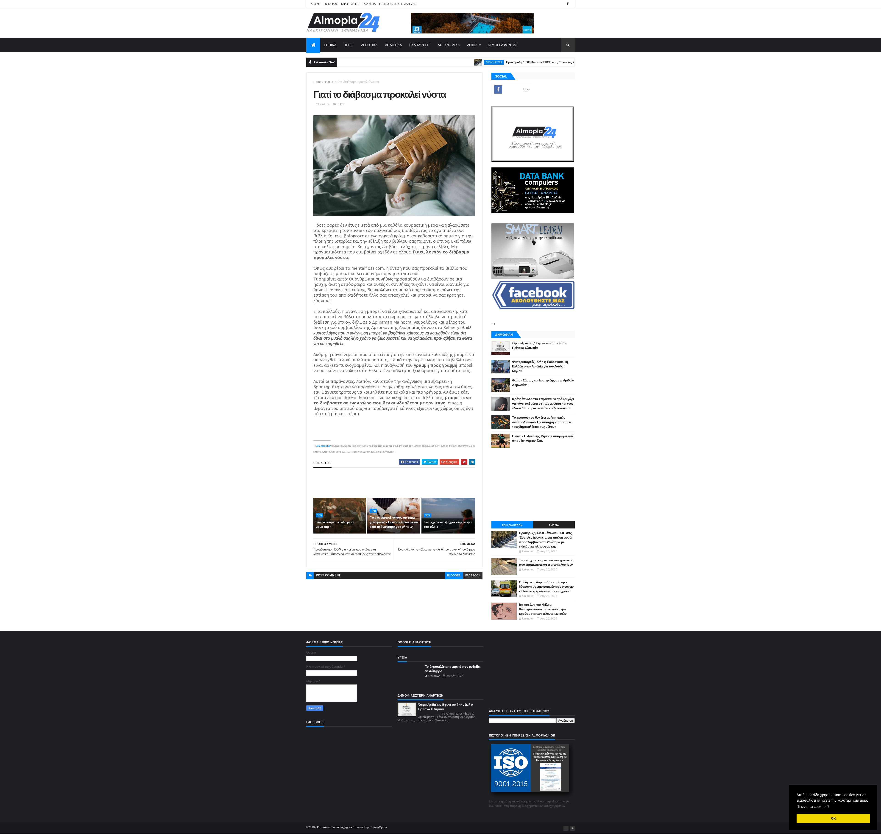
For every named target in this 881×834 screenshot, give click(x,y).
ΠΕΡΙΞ (349, 45)
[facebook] (567, 4)
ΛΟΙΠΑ (472, 45)
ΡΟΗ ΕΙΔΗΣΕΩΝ (512, 525)
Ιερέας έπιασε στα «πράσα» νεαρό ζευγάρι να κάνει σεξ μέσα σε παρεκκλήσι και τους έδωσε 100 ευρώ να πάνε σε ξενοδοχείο (543, 403)
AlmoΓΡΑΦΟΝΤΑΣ (502, 45)
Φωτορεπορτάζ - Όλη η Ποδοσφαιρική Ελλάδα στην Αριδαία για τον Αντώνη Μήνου (540, 366)
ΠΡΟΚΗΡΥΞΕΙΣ (461, 62)
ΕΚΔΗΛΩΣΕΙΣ (419, 45)
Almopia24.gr (323, 445)
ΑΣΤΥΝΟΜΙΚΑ (449, 45)
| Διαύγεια (369, 4)
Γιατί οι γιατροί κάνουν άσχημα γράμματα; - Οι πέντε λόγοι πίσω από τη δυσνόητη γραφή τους (394, 522)
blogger (454, 575)
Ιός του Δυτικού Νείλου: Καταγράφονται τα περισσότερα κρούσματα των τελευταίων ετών (542, 609)
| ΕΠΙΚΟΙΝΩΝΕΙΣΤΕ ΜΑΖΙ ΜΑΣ (397, 4)
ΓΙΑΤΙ (327, 82)
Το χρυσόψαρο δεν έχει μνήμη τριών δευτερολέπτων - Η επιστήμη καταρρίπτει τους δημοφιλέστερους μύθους (542, 422)
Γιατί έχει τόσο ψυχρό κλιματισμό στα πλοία (448, 524)
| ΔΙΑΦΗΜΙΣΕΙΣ (350, 4)
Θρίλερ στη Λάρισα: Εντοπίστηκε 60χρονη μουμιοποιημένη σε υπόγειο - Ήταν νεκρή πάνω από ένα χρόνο (546, 586)
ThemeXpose (379, 827)
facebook (472, 575)
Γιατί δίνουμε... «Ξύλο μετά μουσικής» (335, 524)
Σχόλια (554, 525)
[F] (566, 828)
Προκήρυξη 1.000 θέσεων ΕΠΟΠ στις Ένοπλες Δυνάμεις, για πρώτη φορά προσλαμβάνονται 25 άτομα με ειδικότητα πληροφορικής (568, 62)
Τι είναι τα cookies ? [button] (813, 807)
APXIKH (315, 4)
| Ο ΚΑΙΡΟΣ (331, 4)
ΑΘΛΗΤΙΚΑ (393, 45)
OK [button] (833, 818)
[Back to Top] (572, 828)
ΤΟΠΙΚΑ (330, 45)
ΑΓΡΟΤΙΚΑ (369, 45)
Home (317, 82)
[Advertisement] (396, 482)
